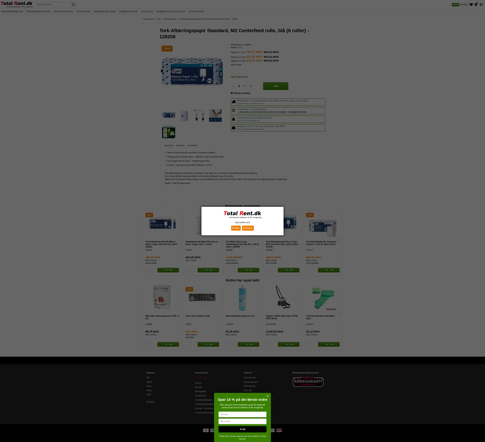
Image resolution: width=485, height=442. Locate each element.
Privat (235, 228)
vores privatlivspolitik (242, 431)
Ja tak (242, 415)
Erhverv (248, 228)
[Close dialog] (267, 382)
